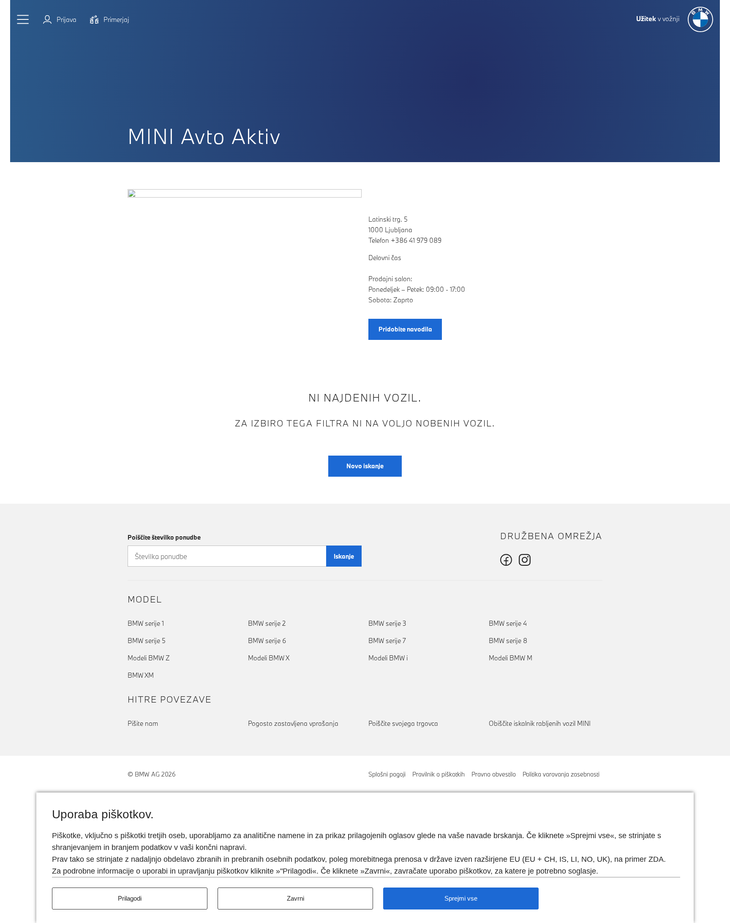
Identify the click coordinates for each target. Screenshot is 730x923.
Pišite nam (143, 723)
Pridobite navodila (405, 329)
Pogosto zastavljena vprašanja (293, 723)
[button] (23, 19)
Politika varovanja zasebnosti (561, 774)
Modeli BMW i (388, 658)
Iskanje (344, 556)
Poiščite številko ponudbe (164, 537)
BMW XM (141, 675)
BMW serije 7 (387, 640)
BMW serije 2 (267, 623)
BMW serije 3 (387, 623)
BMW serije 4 (508, 623)
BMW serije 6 (267, 640)
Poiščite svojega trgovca (403, 723)
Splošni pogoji (387, 774)
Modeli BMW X (268, 658)
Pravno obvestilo (493, 774)
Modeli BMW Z (149, 658)
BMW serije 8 (508, 640)
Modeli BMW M (510, 658)
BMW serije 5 (147, 640)
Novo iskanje (365, 466)
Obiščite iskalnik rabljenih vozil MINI (540, 723)
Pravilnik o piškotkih (438, 774)
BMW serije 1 (146, 623)
